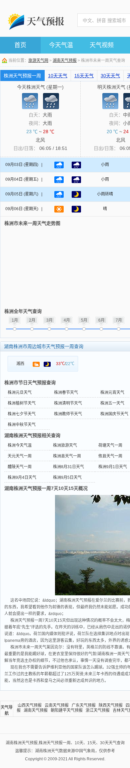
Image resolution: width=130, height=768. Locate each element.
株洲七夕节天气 (22, 414)
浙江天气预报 (98, 710)
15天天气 (84, 75)
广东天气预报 (84, 705)
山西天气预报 (30, 705)
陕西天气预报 (111, 705)
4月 (67, 320)
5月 (84, 320)
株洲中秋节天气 (22, 424)
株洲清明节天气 (68, 403)
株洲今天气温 (20, 445)
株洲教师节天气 (68, 414)
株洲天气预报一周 (22, 75)
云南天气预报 (57, 705)
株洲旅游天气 (65, 445)
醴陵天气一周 (20, 466)
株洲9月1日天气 (112, 466)
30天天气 (110, 75)
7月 (119, 320)
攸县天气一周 (110, 456)
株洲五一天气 (112, 403)
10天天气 (57, 75)
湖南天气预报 (65, 60)
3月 (49, 320)
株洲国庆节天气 (114, 414)
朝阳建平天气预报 (67, 710)
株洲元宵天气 (112, 392)
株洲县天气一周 (67, 456)
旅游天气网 (38, 60)
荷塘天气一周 (110, 445)
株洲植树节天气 (22, 403)
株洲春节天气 (66, 392)
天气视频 (102, 45)
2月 (32, 320)
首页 (20, 45)
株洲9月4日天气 (22, 477)
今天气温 (61, 45)
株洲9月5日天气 (67, 477)
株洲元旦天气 (20, 392)
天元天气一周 (20, 456)
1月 (15, 320)
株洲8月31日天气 (68, 466)
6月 (101, 320)
